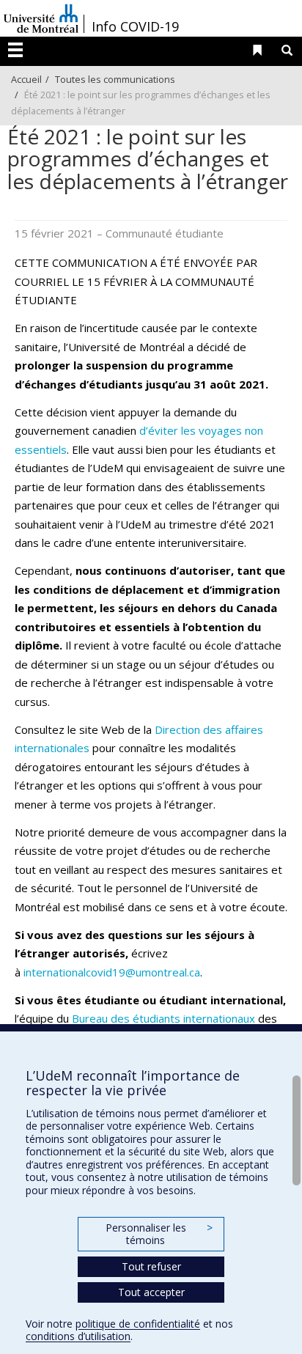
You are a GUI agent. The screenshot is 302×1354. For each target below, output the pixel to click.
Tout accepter (151, 1292)
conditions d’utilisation (78, 1336)
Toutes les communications (115, 79)
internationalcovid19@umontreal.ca (111, 972)
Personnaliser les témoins (159, 1234)
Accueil (26, 79)
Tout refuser (151, 1266)
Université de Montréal (41, 18)
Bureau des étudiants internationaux (163, 1018)
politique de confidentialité (138, 1324)
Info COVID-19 (135, 26)
